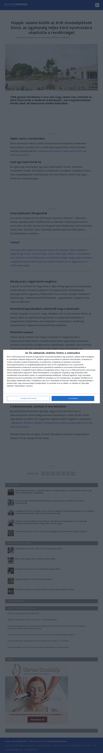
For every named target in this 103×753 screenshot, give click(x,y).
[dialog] (51, 376)
